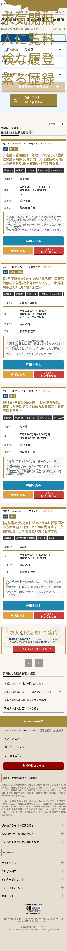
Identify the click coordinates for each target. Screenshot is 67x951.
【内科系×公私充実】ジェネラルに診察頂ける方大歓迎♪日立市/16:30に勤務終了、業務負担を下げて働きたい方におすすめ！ (33, 527)
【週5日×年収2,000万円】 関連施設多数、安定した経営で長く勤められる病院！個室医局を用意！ (33, 407)
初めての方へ (12, 739)
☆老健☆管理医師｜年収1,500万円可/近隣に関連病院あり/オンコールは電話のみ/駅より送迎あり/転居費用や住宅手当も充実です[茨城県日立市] (33, 159)
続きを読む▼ (59, 28)
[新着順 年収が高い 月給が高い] (57, 124)
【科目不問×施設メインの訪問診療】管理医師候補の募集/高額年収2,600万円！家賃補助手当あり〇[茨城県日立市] (33, 283)
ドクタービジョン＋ (16, 747)
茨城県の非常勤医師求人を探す (21, 708)
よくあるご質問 (13, 755)
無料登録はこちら (33, 765)
